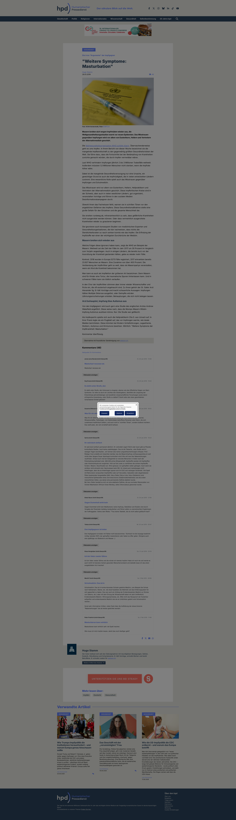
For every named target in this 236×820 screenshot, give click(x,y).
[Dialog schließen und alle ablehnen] (136, 404)
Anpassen (104, 413)
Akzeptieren (130, 413)
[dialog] (118, 410)
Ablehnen (119, 413)
